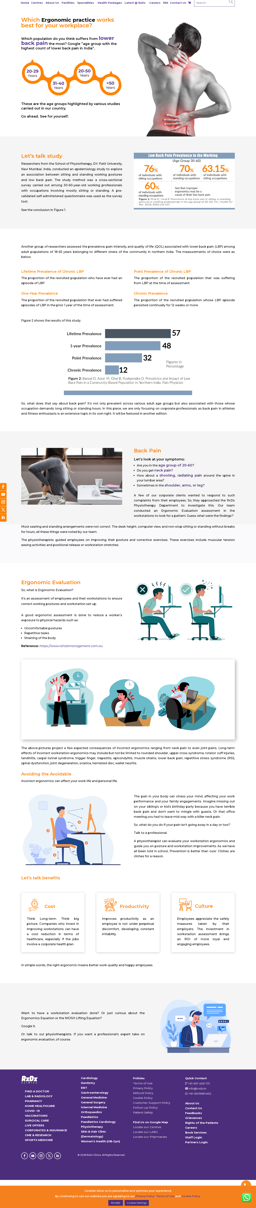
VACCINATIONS (36, 1115)
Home (25, 2)
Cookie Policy (143, 1098)
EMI (165, 2)
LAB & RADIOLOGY (38, 1096)
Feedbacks (193, 1113)
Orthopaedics (91, 1112)
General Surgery (93, 1102)
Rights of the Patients (201, 1123)
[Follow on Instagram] (41, 1155)
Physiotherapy (92, 1126)
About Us (52, 2)
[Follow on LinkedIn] (57, 1155)
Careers (154, 2)
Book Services (196, 1132)
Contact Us (178, 2)
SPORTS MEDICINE (39, 1140)
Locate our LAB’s (145, 1132)
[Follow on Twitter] (3, 510)
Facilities (68, 2)
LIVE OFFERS (34, 1125)
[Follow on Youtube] (32, 1155)
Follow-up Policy (145, 1107)
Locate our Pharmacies (150, 1137)
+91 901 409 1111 (198, 1083)
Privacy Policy (143, 1088)
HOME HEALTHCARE (40, 1106)
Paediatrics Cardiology (98, 1122)
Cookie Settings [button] (137, 1202)
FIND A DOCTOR (37, 1091)
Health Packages (110, 2)
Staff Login (193, 1137)
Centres (37, 2)
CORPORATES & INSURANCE (46, 1130)
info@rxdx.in (197, 1088)
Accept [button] (115, 1202)
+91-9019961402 (199, 1093)
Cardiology (89, 1078)
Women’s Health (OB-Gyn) (100, 1141)
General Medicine (94, 1097)
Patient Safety (143, 1112)
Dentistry (88, 1083)
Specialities (85, 2)
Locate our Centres (147, 1127)
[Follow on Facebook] (24, 1155)
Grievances (193, 1118)
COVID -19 (32, 1111)
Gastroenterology (94, 1092)
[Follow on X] (49, 1155)
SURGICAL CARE (37, 1120)
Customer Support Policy (151, 1102)
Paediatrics (89, 1117)
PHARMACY (33, 1101)
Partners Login (196, 1142)
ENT (84, 1088)
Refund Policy (143, 1093)
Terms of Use (143, 1083)
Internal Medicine (94, 1107)
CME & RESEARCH (38, 1135)
